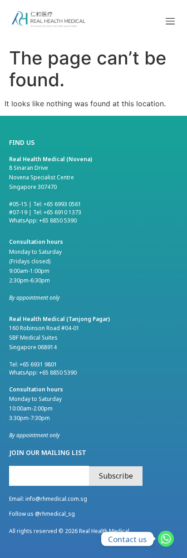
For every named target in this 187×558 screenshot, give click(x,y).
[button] (170, 21)
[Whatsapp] (166, 539)
